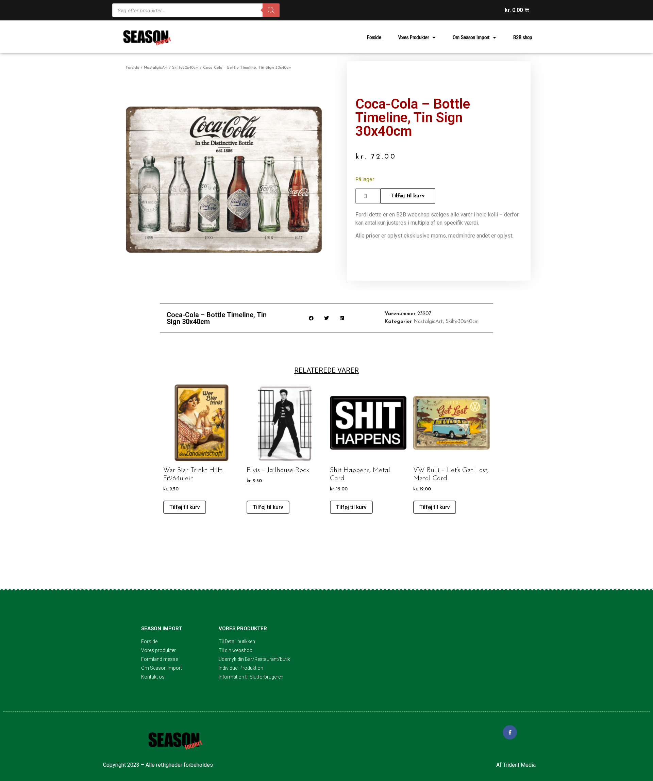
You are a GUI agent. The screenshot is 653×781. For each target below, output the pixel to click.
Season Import (161, 628)
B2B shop (522, 37)
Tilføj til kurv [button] (184, 507)
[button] (311, 318)
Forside (374, 37)
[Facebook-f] (510, 732)
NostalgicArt (156, 68)
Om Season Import (471, 37)
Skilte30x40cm (185, 68)
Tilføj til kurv (408, 196)
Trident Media (519, 765)
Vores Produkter (413, 37)
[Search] (271, 10)
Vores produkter (243, 628)
